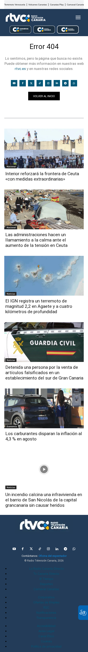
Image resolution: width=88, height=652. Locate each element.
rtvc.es (20, 69)
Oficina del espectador (53, 555)
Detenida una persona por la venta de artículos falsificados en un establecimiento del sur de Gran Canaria (44, 373)
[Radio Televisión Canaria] (25, 17)
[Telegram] (65, 83)
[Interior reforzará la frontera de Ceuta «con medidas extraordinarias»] (44, 148)
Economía (12, 426)
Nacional (11, 166)
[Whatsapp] (74, 83)
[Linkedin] (57, 83)
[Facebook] (22, 83)
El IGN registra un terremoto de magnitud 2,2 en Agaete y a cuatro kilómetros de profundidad (38, 306)
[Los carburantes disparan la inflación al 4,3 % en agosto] (44, 408)
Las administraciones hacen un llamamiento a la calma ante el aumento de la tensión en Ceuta (36, 240)
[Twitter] (31, 83)
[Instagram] (48, 83)
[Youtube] (14, 83)
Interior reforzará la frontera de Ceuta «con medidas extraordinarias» (42, 176)
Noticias (12, 108)
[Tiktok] (40, 83)
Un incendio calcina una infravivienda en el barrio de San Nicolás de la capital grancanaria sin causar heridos (43, 500)
